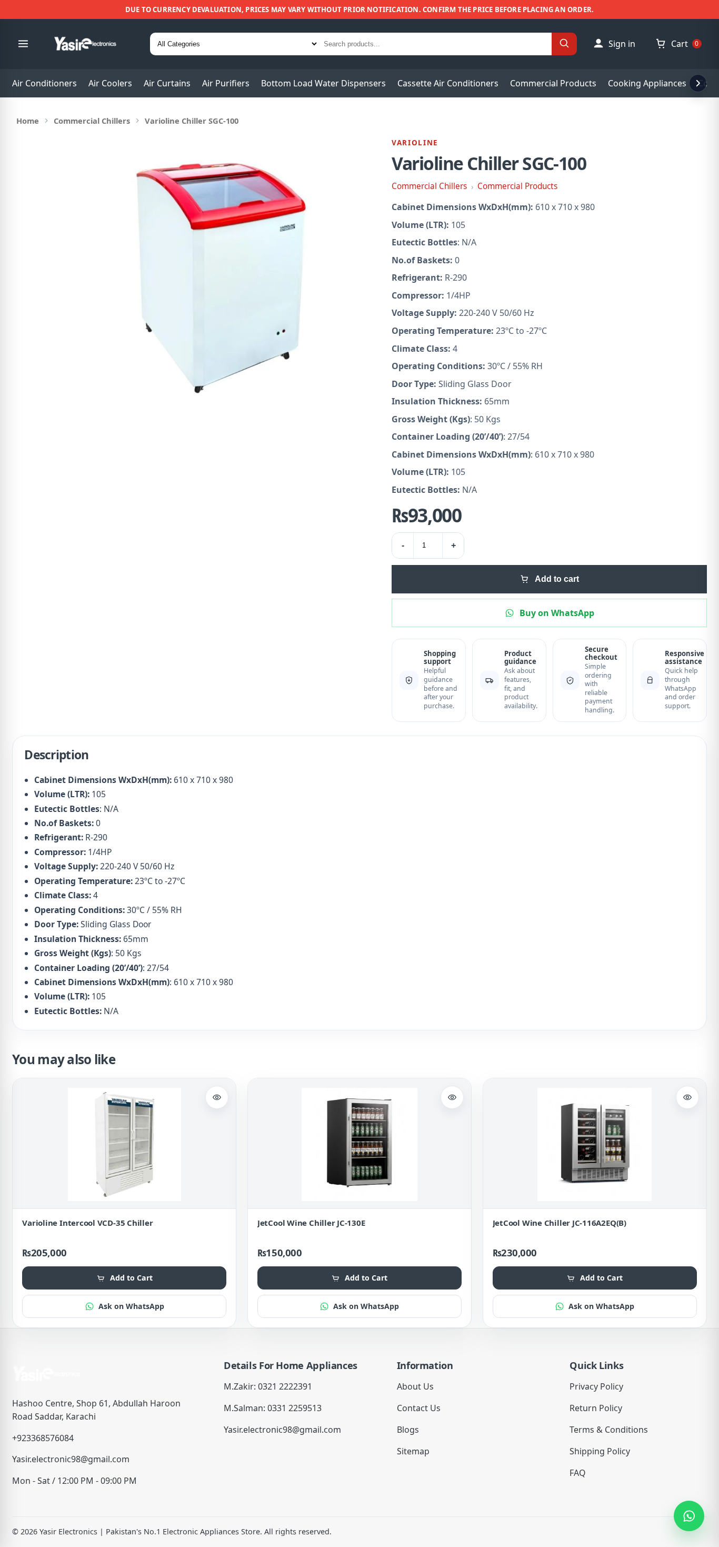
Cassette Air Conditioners (447, 83)
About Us (415, 1386)
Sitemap (413, 1451)
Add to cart (557, 578)
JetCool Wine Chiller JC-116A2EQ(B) (559, 1222)
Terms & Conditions (609, 1429)
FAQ (578, 1473)
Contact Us (419, 1408)
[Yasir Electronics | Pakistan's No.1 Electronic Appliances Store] (92, 43)
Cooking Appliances (647, 83)
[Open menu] (23, 44)
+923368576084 (43, 1438)
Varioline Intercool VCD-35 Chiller (87, 1222)
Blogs (408, 1429)
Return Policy (596, 1408)
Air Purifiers (225, 83)
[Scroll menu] (698, 83)
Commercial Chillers (92, 120)
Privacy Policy (596, 1386)
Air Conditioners (44, 83)
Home (27, 120)
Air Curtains (167, 83)
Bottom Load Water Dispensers (323, 83)
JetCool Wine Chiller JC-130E (311, 1222)
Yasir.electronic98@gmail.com (70, 1459)
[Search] (564, 44)
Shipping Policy (600, 1451)
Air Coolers (110, 83)
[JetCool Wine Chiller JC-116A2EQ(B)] (595, 1144)
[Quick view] (216, 1097)
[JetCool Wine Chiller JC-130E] (359, 1144)
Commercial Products (553, 83)
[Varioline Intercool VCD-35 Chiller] (124, 1144)
